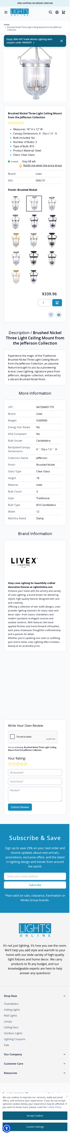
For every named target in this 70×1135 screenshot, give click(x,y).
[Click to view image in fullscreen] (35, 70)
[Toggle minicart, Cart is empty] (63, 12)
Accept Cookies (35, 1115)
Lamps (8, 1021)
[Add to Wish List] (51, 315)
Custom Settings (35, 1126)
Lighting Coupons (14, 1039)
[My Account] (57, 12)
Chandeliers (11, 1004)
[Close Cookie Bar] (67, 1096)
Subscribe (35, 885)
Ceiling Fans (11, 1027)
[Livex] (35, 562)
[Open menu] (6, 12)
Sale (6, 1045)
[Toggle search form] (50, 12)
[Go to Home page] (19, 12)
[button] (35, 996)
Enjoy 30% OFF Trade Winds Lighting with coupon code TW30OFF (29, 41)
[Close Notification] (61, 41)
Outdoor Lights (13, 1033)
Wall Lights (10, 1015)
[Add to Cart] (57, 302)
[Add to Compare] (59, 315)
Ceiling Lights (12, 1009)
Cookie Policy (54, 1107)
